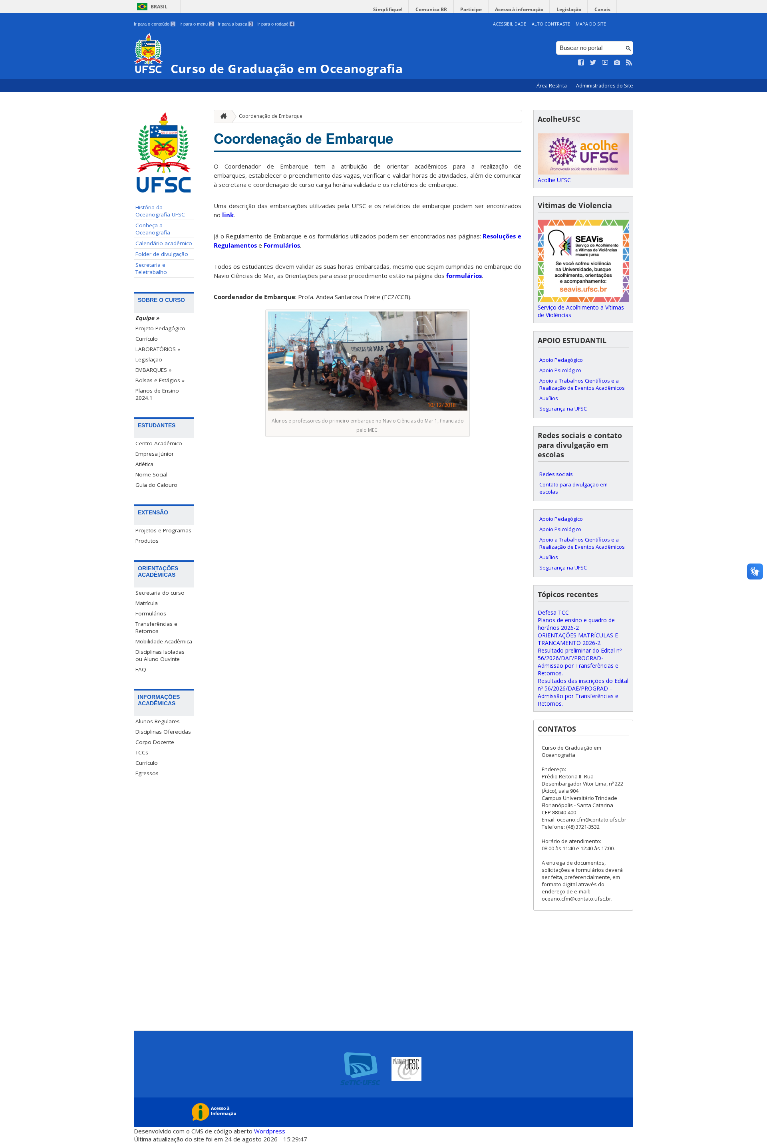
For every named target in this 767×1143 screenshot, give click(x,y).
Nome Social (151, 474)
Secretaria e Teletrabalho (151, 268)
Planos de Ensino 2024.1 (157, 394)
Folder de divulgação (161, 254)
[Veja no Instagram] (617, 63)
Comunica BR (431, 9)
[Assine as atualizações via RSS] (629, 63)
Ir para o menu (196, 24)
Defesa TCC (553, 612)
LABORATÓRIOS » (157, 349)
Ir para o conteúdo (154, 24)
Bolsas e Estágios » (160, 380)
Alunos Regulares (157, 721)
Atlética (144, 464)
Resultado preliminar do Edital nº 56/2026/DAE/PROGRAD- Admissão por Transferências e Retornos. (580, 662)
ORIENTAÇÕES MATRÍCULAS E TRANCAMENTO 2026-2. (578, 639)
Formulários (150, 613)
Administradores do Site (604, 85)
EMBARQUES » (153, 369)
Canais (602, 9)
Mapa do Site (591, 24)
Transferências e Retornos (156, 627)
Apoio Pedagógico (561, 359)
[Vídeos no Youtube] (605, 63)
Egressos (147, 773)
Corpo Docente (154, 742)
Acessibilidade (509, 24)
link (228, 215)
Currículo (146, 338)
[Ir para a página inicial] (221, 116)
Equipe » (147, 317)
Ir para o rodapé (275, 24)
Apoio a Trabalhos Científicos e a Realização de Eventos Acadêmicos (582, 384)
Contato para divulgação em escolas (573, 488)
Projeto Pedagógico (160, 328)
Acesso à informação (519, 9)
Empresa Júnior (154, 453)
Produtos (147, 540)
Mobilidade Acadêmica (163, 641)
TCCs (141, 752)
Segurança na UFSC (563, 408)
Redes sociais (556, 474)
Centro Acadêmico (158, 443)
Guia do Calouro (156, 484)
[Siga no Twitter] (593, 63)
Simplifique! (387, 9)
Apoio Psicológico (560, 370)
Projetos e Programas (163, 530)
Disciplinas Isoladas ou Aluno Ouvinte (160, 655)
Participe (471, 9)
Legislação (568, 9)
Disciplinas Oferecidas (163, 731)
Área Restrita (552, 85)
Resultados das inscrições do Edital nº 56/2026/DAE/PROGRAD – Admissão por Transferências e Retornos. (583, 692)
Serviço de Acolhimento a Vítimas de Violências (581, 311)
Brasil (159, 6)
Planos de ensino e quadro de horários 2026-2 (576, 623)
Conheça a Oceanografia (152, 229)
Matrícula (146, 603)
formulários (464, 276)
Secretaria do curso (160, 592)
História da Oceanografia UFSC (160, 211)
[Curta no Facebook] (581, 63)
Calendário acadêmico (163, 243)
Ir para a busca (235, 24)
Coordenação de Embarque (270, 116)
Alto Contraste (551, 24)
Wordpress (269, 1131)
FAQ (140, 669)
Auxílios (548, 398)
